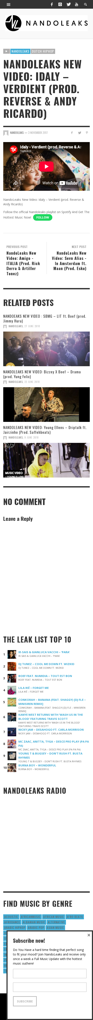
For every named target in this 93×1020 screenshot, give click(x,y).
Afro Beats (75, 916)
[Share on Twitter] (79, 132)
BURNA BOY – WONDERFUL (37, 765)
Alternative (56, 922)
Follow (42, 217)
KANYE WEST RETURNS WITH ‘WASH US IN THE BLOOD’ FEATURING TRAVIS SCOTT (50, 717)
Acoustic (11, 916)
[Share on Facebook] (72, 132)
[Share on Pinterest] (87, 132)
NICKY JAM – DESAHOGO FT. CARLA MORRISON (51, 730)
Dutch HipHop (43, 51)
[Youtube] (76, 4)
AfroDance (12, 922)
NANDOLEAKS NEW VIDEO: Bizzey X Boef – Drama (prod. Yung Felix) (42, 374)
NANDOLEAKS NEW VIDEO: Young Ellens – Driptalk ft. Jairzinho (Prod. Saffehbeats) (45, 430)
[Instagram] (60, 4)
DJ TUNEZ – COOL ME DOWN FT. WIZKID (46, 664)
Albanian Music (34, 922)
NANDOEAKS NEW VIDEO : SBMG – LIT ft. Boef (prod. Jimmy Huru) (44, 318)
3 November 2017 (38, 132)
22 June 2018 (32, 382)
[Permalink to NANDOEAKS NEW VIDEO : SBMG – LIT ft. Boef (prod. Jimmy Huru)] (46, 349)
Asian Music (55, 927)
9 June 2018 (31, 437)
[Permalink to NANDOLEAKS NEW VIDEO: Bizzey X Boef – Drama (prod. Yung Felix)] (46, 404)
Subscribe (25, 1001)
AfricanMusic (31, 916)
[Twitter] (68, 4)
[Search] (8, 4)
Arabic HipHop (14, 927)
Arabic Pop (36, 927)
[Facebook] (52, 4)
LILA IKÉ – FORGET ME (33, 688)
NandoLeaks (16, 326)
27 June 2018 (32, 326)
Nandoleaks (20, 51)
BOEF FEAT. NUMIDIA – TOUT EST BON (45, 676)
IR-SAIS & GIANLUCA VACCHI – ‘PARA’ (44, 652)
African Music (53, 916)
